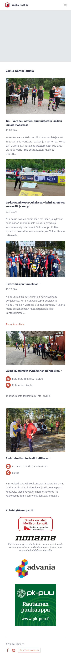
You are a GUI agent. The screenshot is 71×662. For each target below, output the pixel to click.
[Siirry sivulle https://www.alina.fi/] (35, 524)
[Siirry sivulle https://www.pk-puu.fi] (35, 605)
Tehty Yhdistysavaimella (29, 650)
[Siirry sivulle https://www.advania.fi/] (35, 569)
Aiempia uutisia (15, 324)
